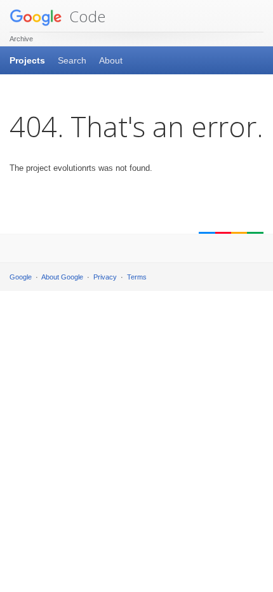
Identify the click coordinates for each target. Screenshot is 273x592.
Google (21, 277)
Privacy (105, 277)
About (111, 60)
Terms (137, 277)
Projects (27, 60)
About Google (62, 277)
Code (85, 16)
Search (72, 60)
